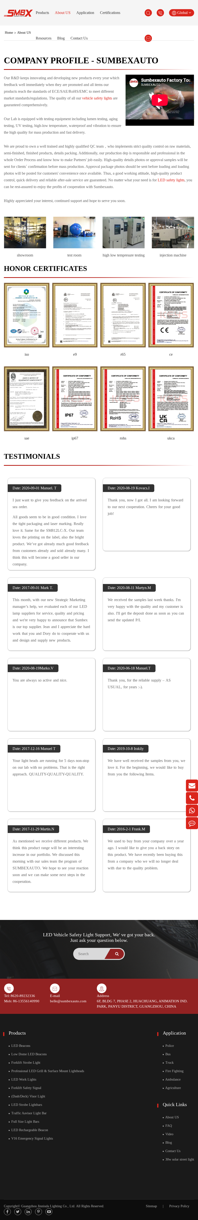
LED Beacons (20, 1046)
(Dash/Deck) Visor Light (27, 1096)
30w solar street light (179, 1159)
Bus (167, 1054)
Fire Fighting (174, 1071)
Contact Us (79, 38)
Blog (61, 38)
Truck (169, 1062)
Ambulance (172, 1079)
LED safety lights (171, 180)
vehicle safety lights (97, 98)
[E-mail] (192, 786)
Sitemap (151, 1206)
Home (9, 32)
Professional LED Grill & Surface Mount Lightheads (47, 1071)
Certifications (110, 13)
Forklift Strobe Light (25, 1062)
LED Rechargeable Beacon (29, 1130)
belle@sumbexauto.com (68, 1001)
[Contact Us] (192, 823)
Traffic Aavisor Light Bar (28, 1113)
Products (42, 13)
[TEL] (192, 798)
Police (169, 1046)
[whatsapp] (192, 811)
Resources (43, 38)
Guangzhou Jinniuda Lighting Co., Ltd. (48, 1206)
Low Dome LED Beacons (28, 1054)
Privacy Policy (179, 1206)
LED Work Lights (23, 1079)
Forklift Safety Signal (25, 1088)
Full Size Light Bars (24, 1121)
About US (63, 13)
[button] (10, 236)
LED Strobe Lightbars (26, 1105)
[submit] (117, 954)
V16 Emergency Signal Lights (31, 1138)
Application (85, 13)
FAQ (168, 1126)
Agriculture (172, 1088)
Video (168, 1134)
